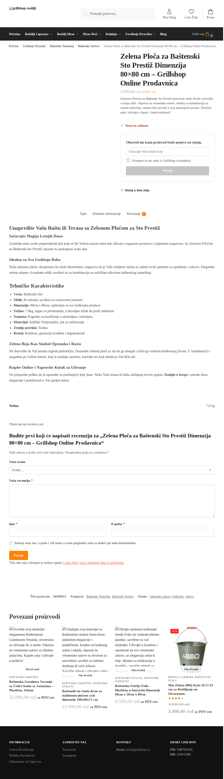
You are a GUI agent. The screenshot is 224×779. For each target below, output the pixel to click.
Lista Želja (191, 17)
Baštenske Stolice (128, 678)
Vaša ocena (17, 462)
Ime (13, 524)
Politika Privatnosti (22, 755)
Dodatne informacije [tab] (107, 214)
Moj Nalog (169, 17)
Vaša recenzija (21, 480)
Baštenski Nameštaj (62, 46)
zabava (189, 596)
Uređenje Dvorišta (34, 46)
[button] (203, 34)
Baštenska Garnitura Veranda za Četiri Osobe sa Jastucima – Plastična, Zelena (31, 686)
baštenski (178, 596)
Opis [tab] (83, 214)
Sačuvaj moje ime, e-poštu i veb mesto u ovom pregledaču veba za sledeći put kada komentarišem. (75, 543)
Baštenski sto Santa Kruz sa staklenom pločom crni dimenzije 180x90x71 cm (82, 695)
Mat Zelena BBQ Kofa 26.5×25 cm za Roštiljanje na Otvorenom (190, 689)
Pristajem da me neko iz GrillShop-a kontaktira (160, 160)
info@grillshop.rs (138, 749)
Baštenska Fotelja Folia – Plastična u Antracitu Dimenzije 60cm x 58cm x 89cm (137, 690)
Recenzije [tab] (136, 214)
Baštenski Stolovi (89, 46)
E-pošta (118, 524)
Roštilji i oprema (180, 677)
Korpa (210, 17)
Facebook (69, 749)
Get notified (32, 707)
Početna (13, 46)
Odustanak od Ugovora (25, 761)
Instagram (69, 755)
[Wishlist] (49, 633)
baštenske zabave (160, 596)
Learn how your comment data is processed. (93, 563)
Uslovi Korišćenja (21, 749)
